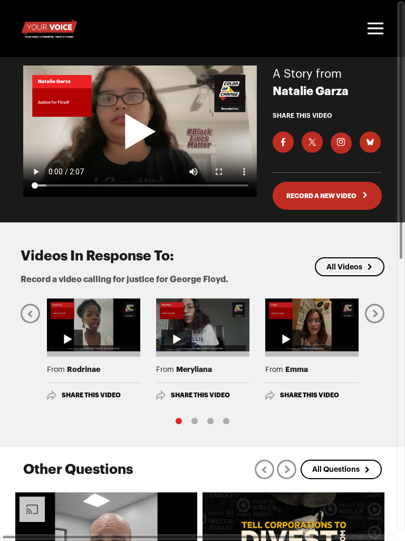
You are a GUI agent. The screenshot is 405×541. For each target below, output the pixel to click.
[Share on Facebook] (283, 142)
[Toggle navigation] (373, 28)
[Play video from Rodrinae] (93, 325)
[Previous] (30, 313)
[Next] (374, 313)
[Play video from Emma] (312, 325)
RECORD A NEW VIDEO (322, 196)
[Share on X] (312, 142)
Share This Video (91, 395)
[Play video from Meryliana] (202, 325)
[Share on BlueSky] (370, 142)
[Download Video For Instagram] (341, 143)
